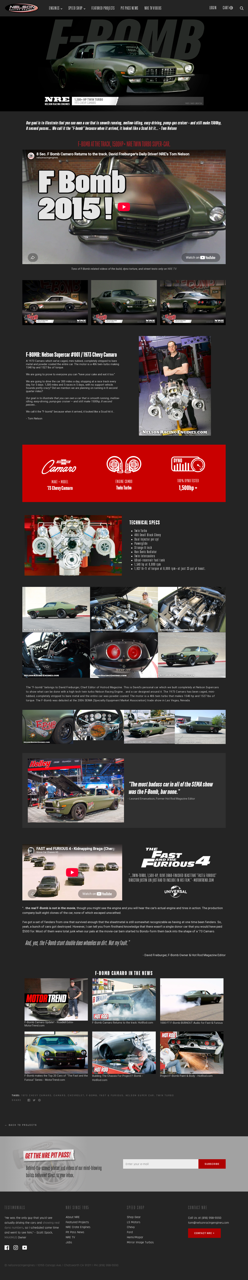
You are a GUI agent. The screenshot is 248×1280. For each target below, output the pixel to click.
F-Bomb (91, 1095)
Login (213, 7)
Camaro (60, 1095)
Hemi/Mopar (135, 1237)
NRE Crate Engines (78, 1227)
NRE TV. (172, 268)
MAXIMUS (11, 1237)
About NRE (73, 1217)
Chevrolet (76, 1095)
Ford (130, 1232)
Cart (227, 7)
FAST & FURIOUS (111, 1095)
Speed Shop (75, 8)
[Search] (241, 7)
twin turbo (165, 1095)
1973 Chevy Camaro (36, 1095)
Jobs (69, 1242)
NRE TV (70, 1237)
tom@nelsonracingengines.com (208, 1223)
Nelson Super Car (140, 1095)
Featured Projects (103, 8)
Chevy (131, 1227)
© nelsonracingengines (20, 1265)
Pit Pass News (129, 8)
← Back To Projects (21, 1125)
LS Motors (133, 1222)
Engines (54, 8)
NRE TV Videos (153, 8)
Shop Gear (134, 1217)
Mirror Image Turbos (140, 1242)
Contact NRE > (204, 1233)
